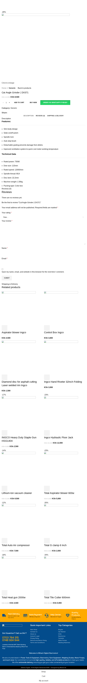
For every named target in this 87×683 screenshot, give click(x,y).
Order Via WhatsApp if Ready (55, 102)
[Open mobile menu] (3, 4)
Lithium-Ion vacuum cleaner (17, 493)
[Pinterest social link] (14, 112)
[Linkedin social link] (16, 112)
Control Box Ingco (54, 332)
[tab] (28, 116)
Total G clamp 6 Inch (55, 545)
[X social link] (11, 112)
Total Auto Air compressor (16, 545)
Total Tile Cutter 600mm (57, 597)
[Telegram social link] (19, 112)
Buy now (33, 102)
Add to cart (19, 102)
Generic (12, 88)
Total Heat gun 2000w (13, 597)
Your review (7, 221)
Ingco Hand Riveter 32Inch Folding (63, 381)
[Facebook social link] (8, 112)
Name (5, 248)
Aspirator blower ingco (14, 332)
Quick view (10, 328)
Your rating (7, 213)
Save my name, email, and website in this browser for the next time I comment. (33, 272)
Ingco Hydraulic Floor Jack (58, 437)
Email (4, 258)
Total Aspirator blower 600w (59, 493)
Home (4, 88)
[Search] (60, 4)
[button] (55, 102)
